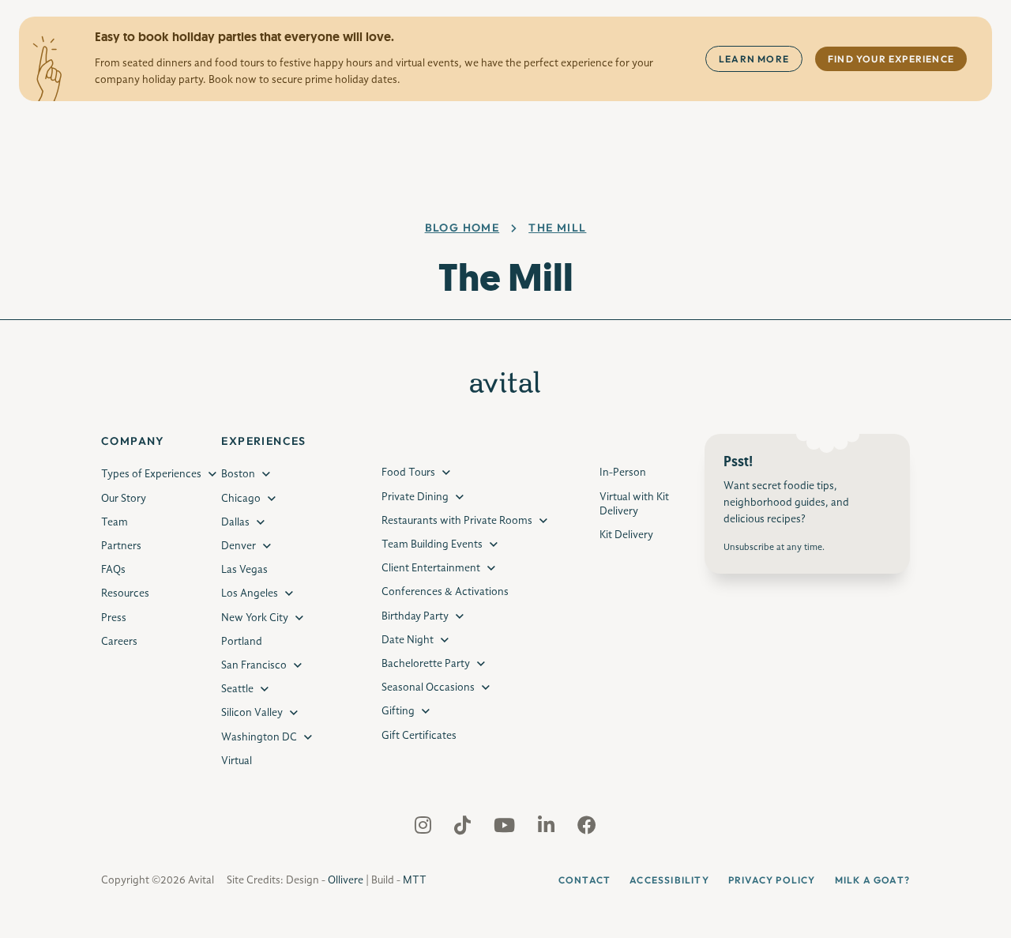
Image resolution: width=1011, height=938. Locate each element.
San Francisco (254, 665)
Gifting (398, 711)
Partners (121, 546)
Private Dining (415, 497)
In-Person (622, 472)
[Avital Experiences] (505, 389)
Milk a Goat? (872, 880)
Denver (238, 546)
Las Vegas (244, 569)
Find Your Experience (891, 59)
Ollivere (345, 880)
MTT (415, 880)
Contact (584, 880)
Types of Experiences (151, 474)
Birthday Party (415, 616)
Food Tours (408, 472)
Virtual (236, 761)
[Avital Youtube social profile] (506, 829)
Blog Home (462, 227)
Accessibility (669, 880)
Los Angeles (249, 593)
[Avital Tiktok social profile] (464, 829)
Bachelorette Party (425, 663)
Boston (238, 474)
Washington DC (259, 737)
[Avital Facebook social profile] (586, 829)
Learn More (754, 59)
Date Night (407, 640)
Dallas (235, 522)
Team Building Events (432, 544)
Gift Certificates (419, 735)
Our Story (123, 498)
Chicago (241, 498)
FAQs (113, 569)
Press (113, 617)
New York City (254, 617)
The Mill (557, 227)
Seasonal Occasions (428, 687)
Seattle (237, 689)
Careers (119, 641)
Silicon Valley (252, 712)
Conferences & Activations (445, 591)
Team (114, 522)
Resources (125, 593)
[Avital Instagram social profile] (424, 829)
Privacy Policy (772, 880)
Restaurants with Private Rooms (456, 520)
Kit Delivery (626, 535)
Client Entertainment (430, 568)
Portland (241, 641)
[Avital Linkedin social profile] (548, 829)
